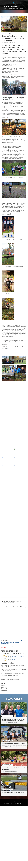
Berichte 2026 (5, 676)
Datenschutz (23, 764)
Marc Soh (13, 42)
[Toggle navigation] (2, 11)
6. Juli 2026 (4, 731)
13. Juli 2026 (4, 707)
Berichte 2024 (5, 33)
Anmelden (3, 646)
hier (10, 346)
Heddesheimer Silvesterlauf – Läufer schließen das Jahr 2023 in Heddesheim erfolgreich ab (14, 568)
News (10, 33)
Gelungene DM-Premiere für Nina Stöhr (9, 636)
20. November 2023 (6, 42)
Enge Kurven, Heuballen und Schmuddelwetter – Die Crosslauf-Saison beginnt (14, 562)
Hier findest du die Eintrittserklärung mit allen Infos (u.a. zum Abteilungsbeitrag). (12, 603)
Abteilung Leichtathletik (10, 6)
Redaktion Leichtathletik (12, 682)
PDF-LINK (13, 620)
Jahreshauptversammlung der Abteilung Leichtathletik (13, 606)
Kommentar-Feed (4, 649)
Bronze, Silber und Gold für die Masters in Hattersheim (12, 633)
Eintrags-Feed (4, 647)
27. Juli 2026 (4, 682)
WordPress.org (4, 650)
